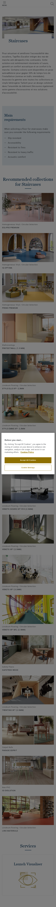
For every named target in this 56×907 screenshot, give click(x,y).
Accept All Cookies (28, 460)
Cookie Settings (28, 467)
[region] (28, 453)
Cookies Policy (27, 452)
